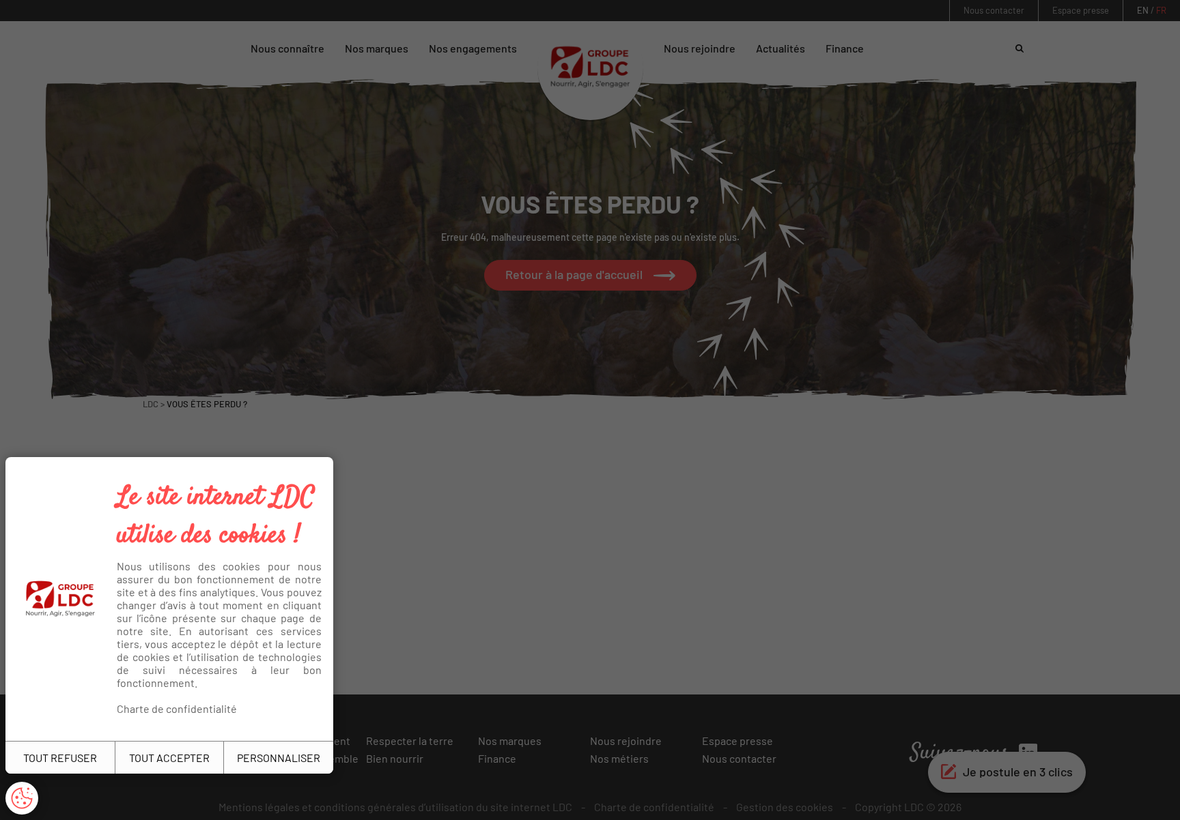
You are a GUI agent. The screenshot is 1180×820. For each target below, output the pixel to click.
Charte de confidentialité (177, 708)
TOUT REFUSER (60, 757)
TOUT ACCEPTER (169, 757)
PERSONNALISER (278, 757)
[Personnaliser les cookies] (21, 798)
